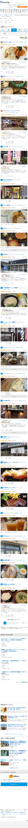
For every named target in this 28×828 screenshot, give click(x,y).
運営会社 (2, 812)
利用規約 (15, 812)
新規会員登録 (22, 6)
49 (23, 623)
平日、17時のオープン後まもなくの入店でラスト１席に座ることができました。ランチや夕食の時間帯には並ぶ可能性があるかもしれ (13, 67)
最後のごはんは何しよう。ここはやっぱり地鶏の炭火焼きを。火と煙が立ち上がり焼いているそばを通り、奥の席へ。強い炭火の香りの (13, 102)
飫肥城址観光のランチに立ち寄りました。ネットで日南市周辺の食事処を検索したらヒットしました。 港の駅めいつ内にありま (13, 280)
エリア (3, 30)
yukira (17, 65)
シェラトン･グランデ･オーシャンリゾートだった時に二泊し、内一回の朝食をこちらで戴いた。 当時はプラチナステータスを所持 (13, 138)
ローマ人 (17, 169)
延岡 (19, 228)
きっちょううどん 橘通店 (9, 322)
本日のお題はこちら (14, 784)
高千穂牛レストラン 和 (8, 487)
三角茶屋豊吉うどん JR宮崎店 (10, 287)
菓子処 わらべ (6, 536)
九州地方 (11, 14)
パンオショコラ (19, 99)
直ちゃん (5, 228)
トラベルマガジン (23, 10)
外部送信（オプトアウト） (7, 814)
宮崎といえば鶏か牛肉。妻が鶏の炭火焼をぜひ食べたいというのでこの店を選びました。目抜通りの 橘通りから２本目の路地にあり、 (13, 426)
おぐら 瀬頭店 (6, 205)
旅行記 (11, 11)
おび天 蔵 (5, 146)
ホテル (6, 10)
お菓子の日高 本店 (7, 179)
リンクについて (17, 814)
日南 (20, 146)
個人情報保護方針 (22, 812)
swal (17, 312)
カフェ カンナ (6, 373)
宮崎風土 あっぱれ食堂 (8, 584)
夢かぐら (5, 76)
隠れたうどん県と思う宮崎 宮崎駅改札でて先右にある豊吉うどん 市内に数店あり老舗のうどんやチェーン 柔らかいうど (13, 314)
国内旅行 (6, 14)
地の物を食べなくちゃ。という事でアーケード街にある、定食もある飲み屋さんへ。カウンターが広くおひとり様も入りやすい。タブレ (13, 611)
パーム (5, 513)
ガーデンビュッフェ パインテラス (11, 110)
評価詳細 (13, 44)
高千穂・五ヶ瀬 (9, 489)
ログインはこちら (9, 7)
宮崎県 (3, 16)
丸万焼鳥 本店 (6, 400)
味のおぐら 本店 (7, 42)
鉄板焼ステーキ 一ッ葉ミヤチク (11, 462)
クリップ (25, 44)
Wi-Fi (9, 10)
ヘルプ (3, 815)
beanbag (17, 277)
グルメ (2, 20)
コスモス (5, 347)
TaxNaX (17, 135)
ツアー (7, 11)
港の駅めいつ (6, 254)
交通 (12, 20)
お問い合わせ (23, 814)
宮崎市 (24, 42)
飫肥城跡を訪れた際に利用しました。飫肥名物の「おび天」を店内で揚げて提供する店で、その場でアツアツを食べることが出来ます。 (13, 172)
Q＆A (10, 22)
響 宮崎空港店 (6, 560)
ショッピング (7, 20)
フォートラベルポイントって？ (22, 15)
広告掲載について (9, 812)
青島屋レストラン (7, 436)
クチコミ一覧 (22, 62)
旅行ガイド (3, 11)
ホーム (1, 14)
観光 (10, 18)
